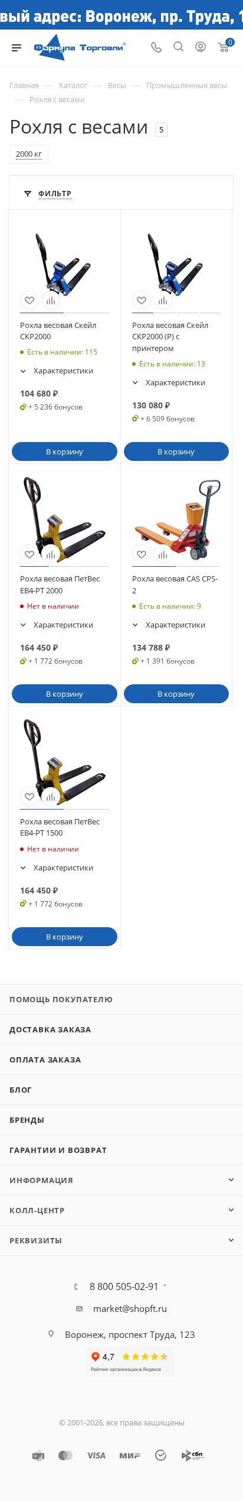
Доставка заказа (50, 1029)
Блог (20, 1089)
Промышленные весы (186, 85)
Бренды (27, 1120)
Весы (117, 85)
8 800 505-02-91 (124, 1286)
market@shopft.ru (130, 1308)
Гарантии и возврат (58, 1150)
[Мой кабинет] (200, 48)
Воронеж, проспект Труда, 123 (130, 1334)
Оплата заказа (45, 1059)
